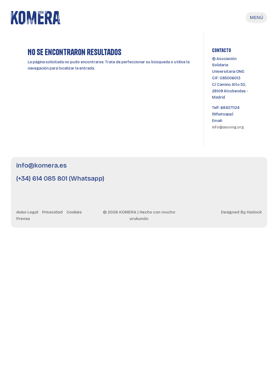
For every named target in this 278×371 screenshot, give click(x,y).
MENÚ (256, 17)
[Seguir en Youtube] (226, 168)
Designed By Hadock (241, 212)
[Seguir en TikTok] (241, 168)
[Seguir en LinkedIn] (211, 168)
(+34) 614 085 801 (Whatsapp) (60, 178)
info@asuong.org (228, 127)
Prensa (23, 218)
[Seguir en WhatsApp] (255, 168)
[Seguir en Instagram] (197, 168)
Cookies (74, 212)
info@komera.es (41, 165)
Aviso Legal (27, 212)
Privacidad (52, 212)
